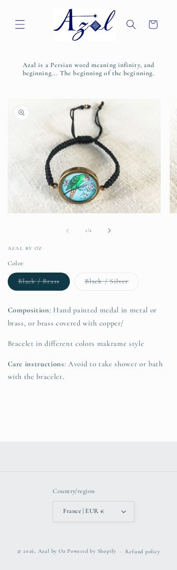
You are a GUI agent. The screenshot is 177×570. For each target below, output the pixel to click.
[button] (20, 24)
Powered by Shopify (91, 551)
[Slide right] (109, 230)
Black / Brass (44, 283)
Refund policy (142, 551)
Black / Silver (112, 283)
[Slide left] (68, 230)
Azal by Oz (52, 551)
